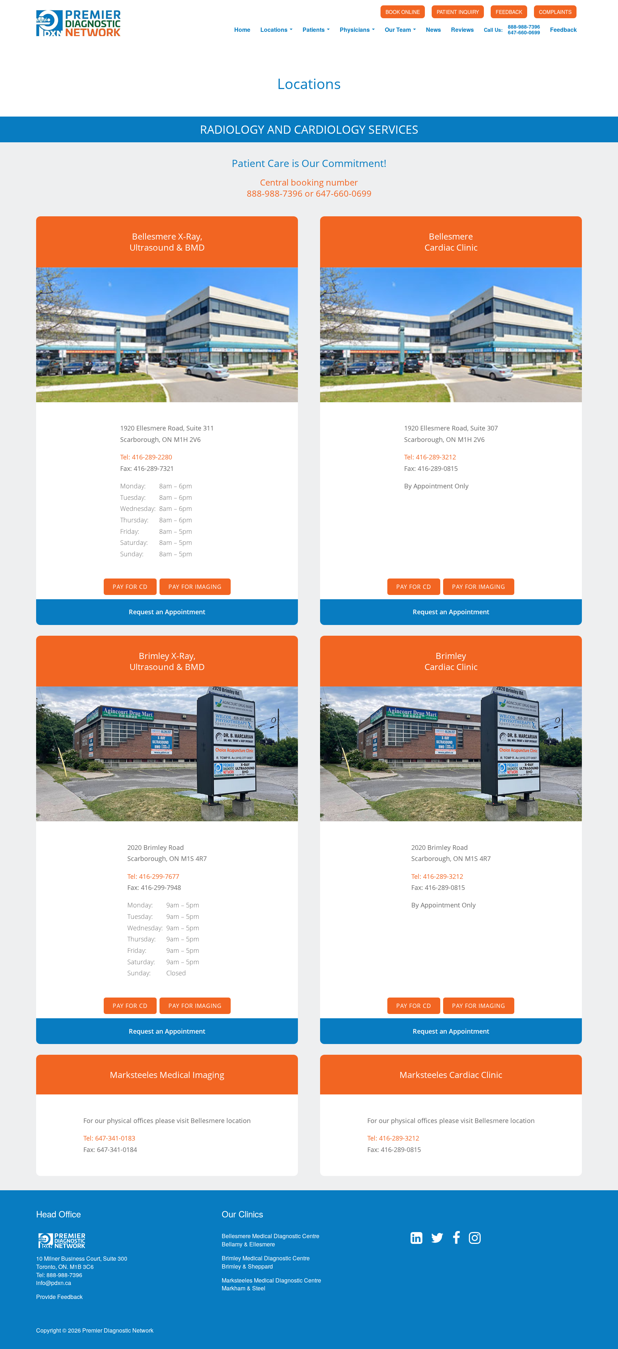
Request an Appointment (167, 611)
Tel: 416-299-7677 (153, 876)
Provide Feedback (59, 1297)
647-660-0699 (344, 193)
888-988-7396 (275, 193)
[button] (276, 29)
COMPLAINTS (555, 11)
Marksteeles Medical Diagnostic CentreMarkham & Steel (271, 1284)
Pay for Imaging (195, 587)
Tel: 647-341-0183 (109, 1138)
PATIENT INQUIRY (458, 11)
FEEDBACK (509, 11)
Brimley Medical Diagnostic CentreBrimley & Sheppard (266, 1262)
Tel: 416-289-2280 (146, 457)
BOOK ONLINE (403, 11)
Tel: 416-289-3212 (430, 457)
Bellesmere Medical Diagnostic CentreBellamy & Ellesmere (270, 1240)
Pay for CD (130, 587)
